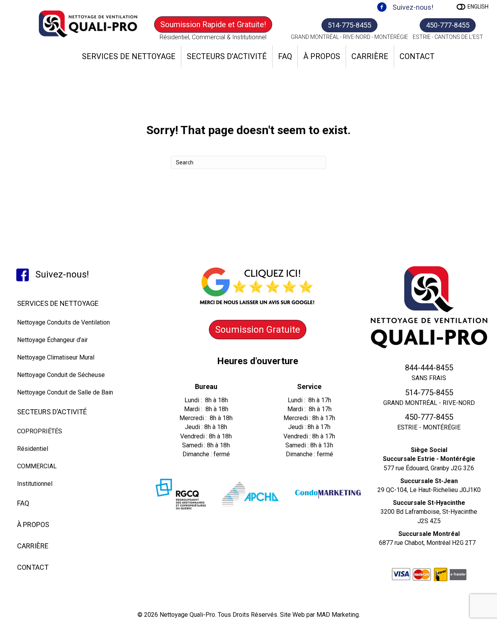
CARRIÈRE (369, 56)
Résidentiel (32, 448)
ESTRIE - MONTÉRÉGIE (429, 427)
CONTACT (417, 56)
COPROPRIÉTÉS (39, 431)
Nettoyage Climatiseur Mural (55, 357)
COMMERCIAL (37, 466)
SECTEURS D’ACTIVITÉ (227, 56)
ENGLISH (477, 6)
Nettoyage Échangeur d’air (52, 340)
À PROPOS (321, 56)
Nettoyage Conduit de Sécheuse (61, 375)
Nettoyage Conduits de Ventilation (63, 322)
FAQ (285, 56)
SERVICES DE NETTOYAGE (129, 56)
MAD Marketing (337, 614)
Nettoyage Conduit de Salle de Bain (65, 392)
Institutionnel (34, 483)
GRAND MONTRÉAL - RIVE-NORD (429, 403)
